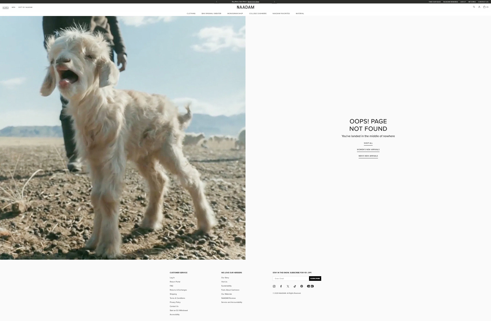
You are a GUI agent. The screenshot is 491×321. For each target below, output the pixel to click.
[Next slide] (274, 1)
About (463, 2)
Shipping (173, 294)
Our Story (225, 277)
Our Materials (226, 294)
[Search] (474, 7)
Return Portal (175, 281)
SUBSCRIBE (315, 278)
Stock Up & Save (253, 2)
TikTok (294, 286)
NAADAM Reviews (228, 298)
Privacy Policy (175, 302)
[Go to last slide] (216, 1)
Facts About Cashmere (230, 290)
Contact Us (483, 2)
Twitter (288, 286)
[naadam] (245, 7)
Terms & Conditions (177, 298)
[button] (310, 286)
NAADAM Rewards (450, 2)
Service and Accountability (231, 302)
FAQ (171, 286)
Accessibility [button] (175, 314)
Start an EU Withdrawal (179, 310)
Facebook (281, 286)
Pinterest (301, 286)
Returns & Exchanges (178, 290)
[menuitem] (25, 7)
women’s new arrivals (368, 149)
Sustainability (226, 286)
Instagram (274, 286)
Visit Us (224, 281)
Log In (172, 277)
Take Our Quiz (435, 2)
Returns (472, 2)
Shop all (368, 143)
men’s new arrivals (368, 156)
